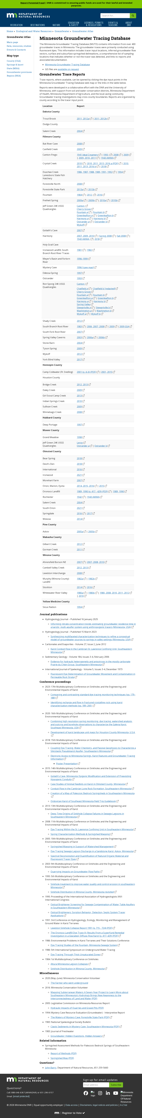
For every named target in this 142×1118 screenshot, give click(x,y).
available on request (68, 69)
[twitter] (93, 1094)
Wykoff (80, 224)
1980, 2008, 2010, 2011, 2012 (114, 592)
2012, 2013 (82, 384)
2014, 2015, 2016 (85, 485)
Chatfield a (82, 288)
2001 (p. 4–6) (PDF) (86, 371)
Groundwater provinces (19, 72)
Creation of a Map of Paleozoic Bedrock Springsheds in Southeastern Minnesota (93, 793)
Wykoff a (81, 313)
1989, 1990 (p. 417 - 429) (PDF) (92, 491)
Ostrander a (83, 221)
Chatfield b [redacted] (104, 288)
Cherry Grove (84, 209)
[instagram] (100, 1093)
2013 (79, 395)
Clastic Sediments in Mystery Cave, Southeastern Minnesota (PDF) (85, 1026)
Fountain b (98, 212)
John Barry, (51, 1067)
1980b (91, 592)
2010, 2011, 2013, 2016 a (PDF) (102, 163)
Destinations (38, 25)
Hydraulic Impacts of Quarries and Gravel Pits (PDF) (77, 1007)
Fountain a (82, 212)
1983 (79, 326)
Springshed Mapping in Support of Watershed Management (82, 846)
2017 (79, 359)
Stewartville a (84, 307)
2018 (103, 166)
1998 (79, 437)
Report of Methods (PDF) (64, 1053)
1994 (119, 172)
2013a (80, 189)
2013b (91, 189)
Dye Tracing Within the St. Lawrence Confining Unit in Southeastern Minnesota (92, 829)
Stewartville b (103, 307)
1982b (91, 578)
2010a (103, 200)
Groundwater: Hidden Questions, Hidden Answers (76, 1036)
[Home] (28, 13)
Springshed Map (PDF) (62, 1058)
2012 (89, 194)
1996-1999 (82, 258)
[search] (133, 15)
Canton (81, 205)
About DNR (128, 24)
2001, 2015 (106, 371)
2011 (79, 549)
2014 (79, 518)
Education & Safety (73, 24)
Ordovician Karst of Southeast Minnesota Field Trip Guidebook (83, 801)
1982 (89, 250)
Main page (12, 42)
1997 (79, 272)
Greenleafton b (105, 215)
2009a (80, 200)
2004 (79, 131)
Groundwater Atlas (82, 31)
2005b (91, 531)
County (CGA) (14, 60)
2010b (114, 200)
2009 (79, 149)
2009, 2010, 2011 (87, 157)
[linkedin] (108, 1093)
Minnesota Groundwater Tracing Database (67, 64)
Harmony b (99, 218)
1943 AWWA (107, 157)
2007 (79, 230)
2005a (80, 531)
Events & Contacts (16, 49)
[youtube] (115, 1093)
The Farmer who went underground (69, 982)
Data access (71, 1105)
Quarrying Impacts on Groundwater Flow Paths (75, 871)
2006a (90, 337)
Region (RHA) (14, 75)
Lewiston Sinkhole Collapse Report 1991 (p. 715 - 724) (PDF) (81, 928)
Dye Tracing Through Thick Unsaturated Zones (75, 954)
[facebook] (86, 1093)
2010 (79, 163)
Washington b (104, 310)
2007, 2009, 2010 (85, 235)
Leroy (80, 442)
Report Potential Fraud (33, 2)
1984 (79, 194)
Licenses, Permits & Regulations (93, 24)
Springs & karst (15, 64)
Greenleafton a (84, 215)
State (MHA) (13, 68)
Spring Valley (83, 304)
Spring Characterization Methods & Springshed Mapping (80, 834)
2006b (101, 337)
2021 (79, 475)
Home (10, 31)
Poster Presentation (66, 763)
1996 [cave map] (85, 267)
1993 (106, 154)
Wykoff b (95, 313)
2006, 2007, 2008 (95, 326)
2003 (79, 337)
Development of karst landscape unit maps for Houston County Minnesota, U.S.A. (93, 732)
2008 (79, 143)
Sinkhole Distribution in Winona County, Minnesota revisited (82, 891)
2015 (101, 485)
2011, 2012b (100, 118)
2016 (99, 194)
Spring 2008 (105, 235)
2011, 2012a (83, 118)
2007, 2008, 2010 (95, 562)
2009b (91, 200)
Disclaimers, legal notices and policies (99, 1105)
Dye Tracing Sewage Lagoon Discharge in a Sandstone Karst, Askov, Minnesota (92, 851)
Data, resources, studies (19, 46)
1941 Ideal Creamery (87, 154)
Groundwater (62, 31)
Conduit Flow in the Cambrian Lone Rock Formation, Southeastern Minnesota (91, 788)
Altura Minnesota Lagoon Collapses (69, 963)
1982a (80, 578)
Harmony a (82, 218)
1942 (79, 497)
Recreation (16, 25)
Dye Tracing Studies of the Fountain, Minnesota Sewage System (84, 945)
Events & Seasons (113, 24)
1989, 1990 (118, 491)
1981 (79, 250)
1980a (80, 592)
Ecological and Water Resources (34, 31)
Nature (56, 25)
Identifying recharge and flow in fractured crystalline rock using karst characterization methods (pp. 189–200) (86, 704)
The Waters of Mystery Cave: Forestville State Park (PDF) (80, 1017)
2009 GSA (124, 326)
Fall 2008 (121, 235)
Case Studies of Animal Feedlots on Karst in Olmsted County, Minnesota (88, 784)
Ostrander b (100, 221)
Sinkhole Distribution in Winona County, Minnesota (77, 968)
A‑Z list (123, 1105)
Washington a (84, 310)
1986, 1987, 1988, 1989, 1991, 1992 (94, 172)
